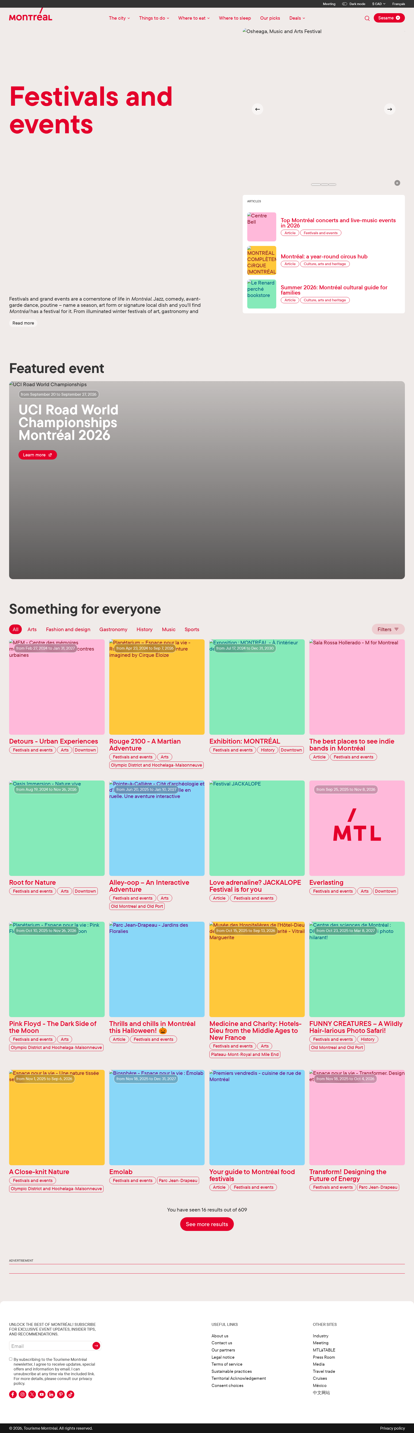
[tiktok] (70, 1394)
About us (220, 1336)
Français (398, 4)
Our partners (223, 1350)
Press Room (324, 1357)
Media (319, 1364)
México (320, 1385)
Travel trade (324, 1371)
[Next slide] (390, 109)
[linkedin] (51, 1394)
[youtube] (42, 1394)
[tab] (316, 184)
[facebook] (13, 1394)
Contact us (222, 1343)
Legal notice (223, 1357)
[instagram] (22, 1394)
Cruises (320, 1378)
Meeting (329, 4)
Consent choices (227, 1385)
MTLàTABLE (324, 1350)
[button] (23, 323)
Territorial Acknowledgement (239, 1378)
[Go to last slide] (257, 109)
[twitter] (32, 1394)
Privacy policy (392, 1428)
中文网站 (321, 1392)
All (15, 629)
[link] (37, 454)
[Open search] (367, 18)
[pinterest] (61, 1394)
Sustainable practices (232, 1371)
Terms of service (227, 1364)
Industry (320, 1336)
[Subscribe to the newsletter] (96, 1346)
